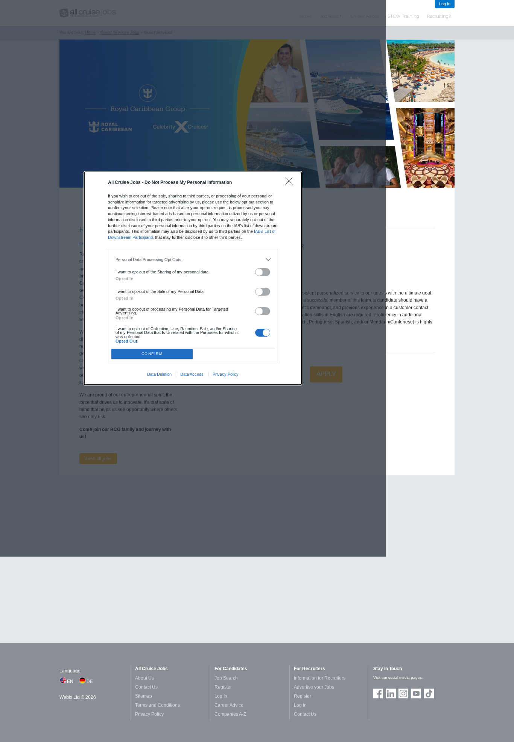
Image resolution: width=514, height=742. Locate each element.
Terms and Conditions (157, 705)
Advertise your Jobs (314, 687)
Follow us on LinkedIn (390, 693)
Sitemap (143, 696)
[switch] (262, 272)
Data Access (192, 374)
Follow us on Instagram (403, 693)
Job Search (226, 678)
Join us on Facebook (378, 693)
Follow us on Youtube (416, 693)
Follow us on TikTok (429, 693)
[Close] (290, 183)
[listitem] (193, 259)
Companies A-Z (230, 714)
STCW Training (403, 16)
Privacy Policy (226, 374)
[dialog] (193, 278)
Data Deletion (159, 374)
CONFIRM (152, 354)
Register (223, 687)
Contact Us (146, 687)
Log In (444, 4)
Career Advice (228, 705)
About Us (144, 678)
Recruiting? (439, 16)
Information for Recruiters (319, 678)
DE (90, 681)
